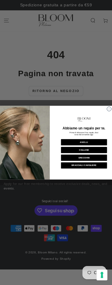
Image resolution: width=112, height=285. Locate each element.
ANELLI (84, 142)
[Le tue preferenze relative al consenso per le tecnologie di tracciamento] (101, 274)
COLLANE (84, 150)
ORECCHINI (84, 157)
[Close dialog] (109, 109)
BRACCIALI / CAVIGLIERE (84, 165)
